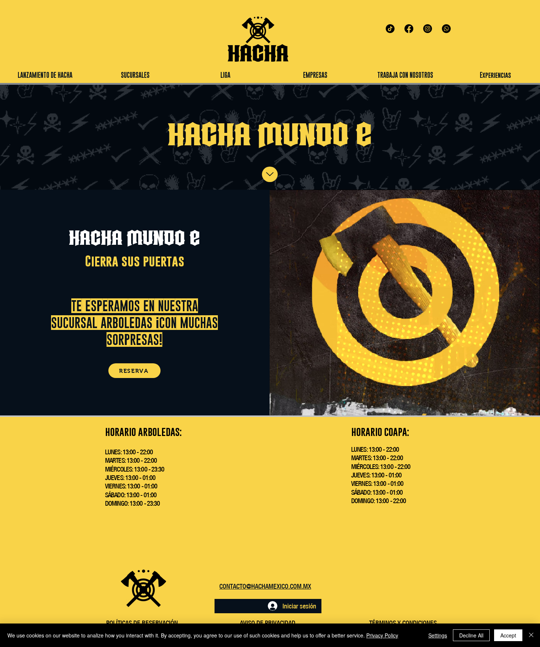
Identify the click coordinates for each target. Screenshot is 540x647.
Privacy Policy (382, 635)
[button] (225, 75)
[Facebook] (408, 28)
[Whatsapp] (446, 28)
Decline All (471, 635)
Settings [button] (437, 635)
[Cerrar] (531, 635)
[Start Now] (270, 174)
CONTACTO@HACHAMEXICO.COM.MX (265, 586)
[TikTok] (390, 28)
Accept (508, 635)
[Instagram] (427, 28)
